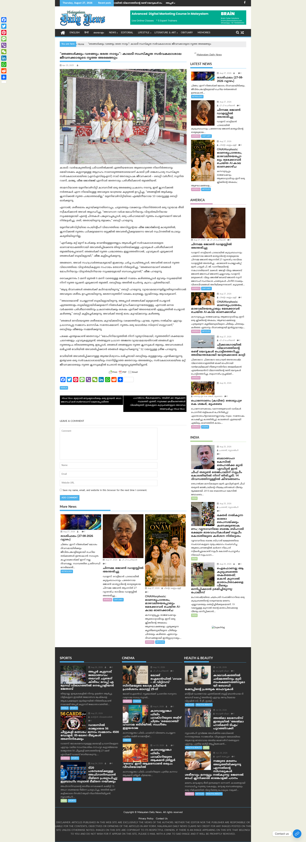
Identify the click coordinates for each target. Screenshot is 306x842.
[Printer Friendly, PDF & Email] (123, 372)
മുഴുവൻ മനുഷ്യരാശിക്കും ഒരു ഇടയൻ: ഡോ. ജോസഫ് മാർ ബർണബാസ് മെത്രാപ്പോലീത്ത (91, 400)
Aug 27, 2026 (69, 532)
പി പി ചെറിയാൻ (129, 560)
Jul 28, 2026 (221, 667)
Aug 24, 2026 (96, 763)
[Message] (4, 39)
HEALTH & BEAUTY (204, 705)
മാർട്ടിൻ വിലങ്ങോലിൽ (101, 717)
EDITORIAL (127, 32)
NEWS (112, 32)
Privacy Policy (145, 818)
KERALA (64, 388)
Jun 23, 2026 (221, 753)
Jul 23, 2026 (158, 745)
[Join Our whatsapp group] (297, 833)
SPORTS (73, 708)
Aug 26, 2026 (225, 383)
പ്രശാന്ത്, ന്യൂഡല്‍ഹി (228, 450)
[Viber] (4, 45)
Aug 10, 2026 (159, 667)
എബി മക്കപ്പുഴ (222, 757)
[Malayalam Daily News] (63, 32)
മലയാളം (99, 32)
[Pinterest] (4, 32)
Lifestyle (143, 32)
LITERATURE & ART (165, 32)
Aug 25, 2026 (225, 447)
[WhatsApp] (4, 64)
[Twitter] (4, 26)
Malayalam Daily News (209, 54)
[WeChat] (4, 51)
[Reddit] (4, 71)
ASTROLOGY (67, 571)
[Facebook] (4, 20)
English (75, 32)
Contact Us (162, 818)
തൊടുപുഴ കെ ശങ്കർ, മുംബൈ (207, 396)
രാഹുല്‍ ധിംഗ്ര (222, 671)
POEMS (205, 427)
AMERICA (107, 600)
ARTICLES (160, 642)
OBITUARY (187, 32)
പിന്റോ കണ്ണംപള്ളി (172, 588)
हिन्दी (86, 32)
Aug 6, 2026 (158, 707)
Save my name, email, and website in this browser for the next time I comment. (105, 490)
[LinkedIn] (4, 58)
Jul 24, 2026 (221, 710)
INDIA (194, 498)
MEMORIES (204, 32)
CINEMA (137, 701)
